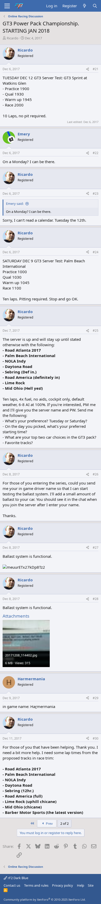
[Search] (95, 6)
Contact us (12, 885)
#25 (95, 330)
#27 (95, 547)
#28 (95, 599)
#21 (95, 69)
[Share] (87, 69)
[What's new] (85, 6)
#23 (95, 193)
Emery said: (15, 203)
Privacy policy (62, 885)
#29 (95, 698)
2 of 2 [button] (64, 823)
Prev (49, 823)
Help (80, 885)
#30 (95, 738)
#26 (95, 474)
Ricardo (12, 38)
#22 (95, 153)
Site (90, 885)
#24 (95, 252)
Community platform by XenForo (45, 899)
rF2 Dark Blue (17, 878)
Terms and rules (36, 885)
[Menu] (7, 6)
